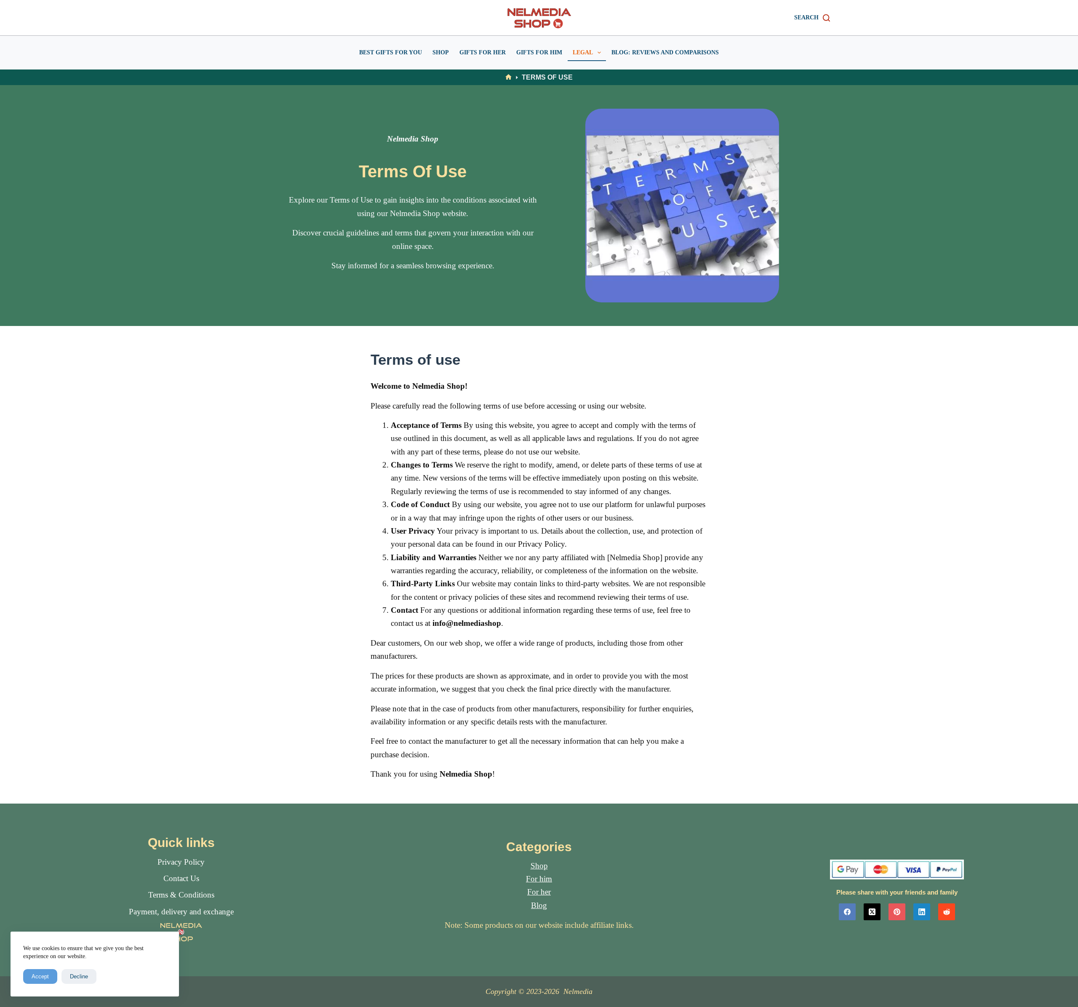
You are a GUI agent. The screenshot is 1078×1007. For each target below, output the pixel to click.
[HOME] (508, 77)
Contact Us (181, 878)
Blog (539, 905)
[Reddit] (946, 911)
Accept (40, 976)
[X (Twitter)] (872, 911)
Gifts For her (482, 52)
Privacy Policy (181, 861)
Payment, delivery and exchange (181, 911)
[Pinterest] (897, 911)
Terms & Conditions (181, 894)
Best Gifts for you (390, 52)
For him (539, 878)
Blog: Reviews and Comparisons (665, 52)
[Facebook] (847, 911)
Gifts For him (539, 52)
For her (539, 891)
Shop (440, 52)
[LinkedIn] (921, 911)
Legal (583, 52)
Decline (79, 976)
